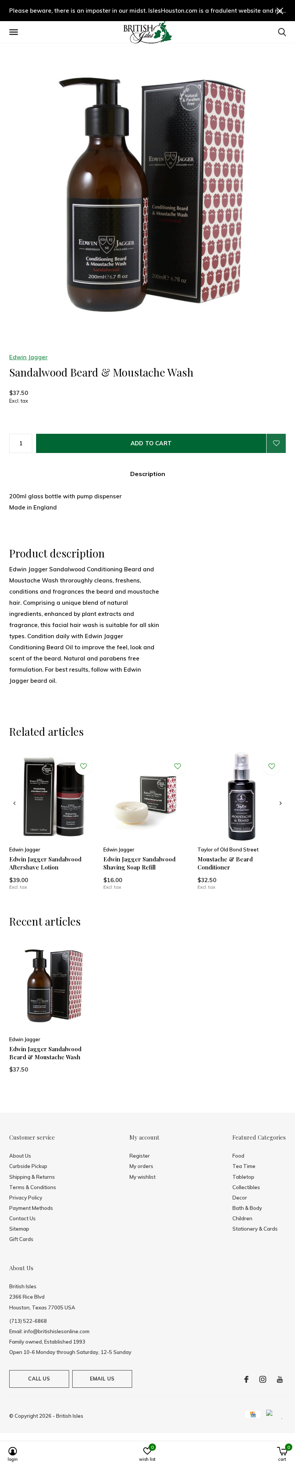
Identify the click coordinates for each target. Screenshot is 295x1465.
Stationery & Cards (255, 1229)
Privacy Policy (25, 1198)
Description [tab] (147, 474)
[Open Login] (276, 443)
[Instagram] (262, 1379)
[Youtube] (280, 1379)
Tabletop (243, 1177)
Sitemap (19, 1229)
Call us (39, 1378)
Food (238, 1156)
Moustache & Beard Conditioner (225, 863)
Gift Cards (21, 1239)
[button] (15, 32)
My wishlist (142, 1177)
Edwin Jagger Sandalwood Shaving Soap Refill (139, 863)
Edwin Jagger (28, 357)
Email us (102, 1378)
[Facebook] (246, 1379)
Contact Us (22, 1218)
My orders (141, 1166)
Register (139, 1156)
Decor (239, 1198)
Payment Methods (31, 1208)
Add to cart (151, 443)
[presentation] (14, 803)
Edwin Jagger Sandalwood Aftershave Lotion (45, 863)
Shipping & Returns (32, 1177)
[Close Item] (280, 10)
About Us (20, 1156)
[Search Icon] (282, 32)
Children (242, 1218)
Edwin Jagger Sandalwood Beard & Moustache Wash (45, 1053)
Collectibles (246, 1187)
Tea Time (243, 1166)
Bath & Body (247, 1208)
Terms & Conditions (32, 1187)
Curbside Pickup (28, 1166)
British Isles (69, 1416)
